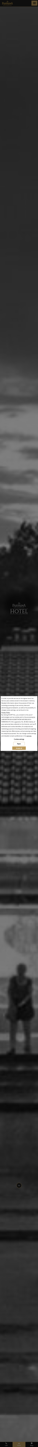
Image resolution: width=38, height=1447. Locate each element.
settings (28, 736)
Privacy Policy (5, 712)
